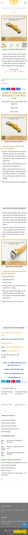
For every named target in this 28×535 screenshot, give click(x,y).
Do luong (3, 510)
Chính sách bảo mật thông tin (8, 420)
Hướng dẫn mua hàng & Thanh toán (10, 428)
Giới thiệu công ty (5, 431)
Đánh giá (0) (4, 83)
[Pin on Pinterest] (15, 71)
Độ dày (13, 521)
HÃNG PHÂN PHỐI (20, 8)
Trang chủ (4, 8)
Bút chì (24, 521)
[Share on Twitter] (10, 71)
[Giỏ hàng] (25, 2)
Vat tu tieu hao (16, 510)
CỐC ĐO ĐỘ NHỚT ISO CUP (20, 405)
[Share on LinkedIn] (20, 71)
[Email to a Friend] (12, 71)
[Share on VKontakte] (18, 71)
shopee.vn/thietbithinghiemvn (14, 347)
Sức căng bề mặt (6, 523)
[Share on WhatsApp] (4, 71)
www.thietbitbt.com (13, 351)
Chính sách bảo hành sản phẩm (9, 426)
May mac (9, 510)
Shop (11, 8)
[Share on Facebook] (7, 71)
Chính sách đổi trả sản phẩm (8, 423)
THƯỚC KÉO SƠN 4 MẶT (6, 404)
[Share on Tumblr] (23, 71)
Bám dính (19, 521)
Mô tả (2, 80)
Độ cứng (9, 521)
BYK (14, 10)
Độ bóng (3, 521)
